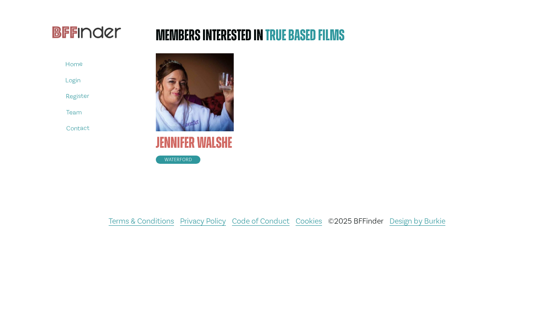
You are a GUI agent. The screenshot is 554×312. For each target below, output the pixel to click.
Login (73, 80)
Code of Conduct (261, 220)
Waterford (178, 159)
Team (73, 112)
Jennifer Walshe (194, 142)
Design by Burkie (417, 220)
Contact (78, 128)
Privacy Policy (203, 220)
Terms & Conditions (141, 220)
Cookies (309, 220)
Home (74, 64)
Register (77, 96)
